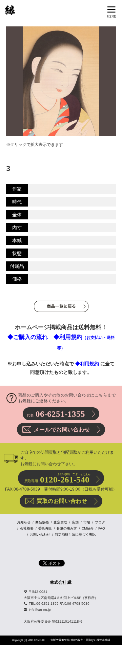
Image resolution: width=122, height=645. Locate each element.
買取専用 (57, 478)
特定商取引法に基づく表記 (75, 534)
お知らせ (23, 522)
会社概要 (27, 528)
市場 (86, 522)
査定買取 (60, 522)
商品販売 (42, 522)
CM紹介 (88, 528)
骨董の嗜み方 (67, 528)
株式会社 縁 (61, 582)
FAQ (101, 528)
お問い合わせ (40, 534)
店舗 (75, 522)
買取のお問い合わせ (62, 501)
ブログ (100, 522)
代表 (56, 413)
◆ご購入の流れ (27, 337)
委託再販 (45, 528)
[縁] (10, 10)
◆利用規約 (87, 363)
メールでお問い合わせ (62, 429)
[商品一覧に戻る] (61, 306)
